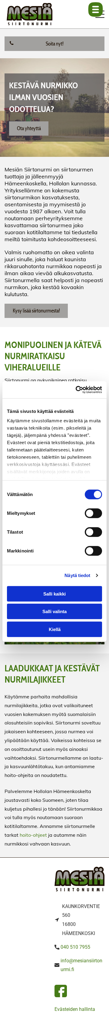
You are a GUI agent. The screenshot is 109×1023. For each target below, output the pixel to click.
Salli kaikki (54, 593)
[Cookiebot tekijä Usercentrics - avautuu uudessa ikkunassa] (77, 390)
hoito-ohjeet (33, 835)
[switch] (93, 513)
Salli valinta (54, 611)
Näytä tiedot (77, 575)
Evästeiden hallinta (74, 1009)
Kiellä (55, 629)
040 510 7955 (75, 947)
